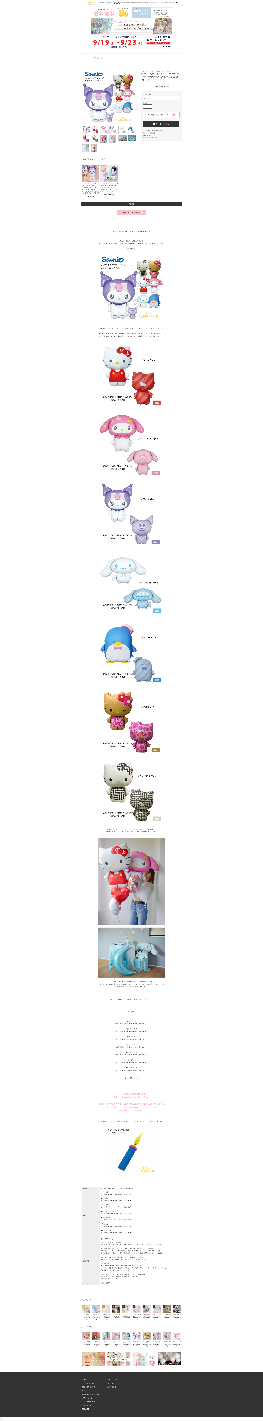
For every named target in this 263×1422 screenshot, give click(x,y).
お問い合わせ (111, 1387)
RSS (83, 1409)
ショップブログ (87, 1405)
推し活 (127, 2)
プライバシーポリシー (89, 1398)
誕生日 (123, 2)
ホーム (142, 71)
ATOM (88, 1409)
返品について (146, 135)
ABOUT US (171, 2)
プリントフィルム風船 (165, 71)
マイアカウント (112, 1379)
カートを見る (111, 1383)
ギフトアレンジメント (149, 2)
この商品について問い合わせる (154, 130)
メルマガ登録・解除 (88, 1402)
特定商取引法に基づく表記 (150, 137)
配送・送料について (88, 1387)
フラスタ (158, 2)
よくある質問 (164, 2)
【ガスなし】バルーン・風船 (152, 71)
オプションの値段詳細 (149, 133)
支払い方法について (88, 1383)
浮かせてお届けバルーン (136, 2)
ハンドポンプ (111, 1121)
